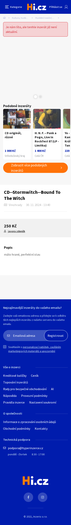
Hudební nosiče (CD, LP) (47, 17)
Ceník (34, 376)
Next (40, 97)
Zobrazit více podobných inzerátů (29, 168)
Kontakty (41, 428)
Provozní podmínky (34, 396)
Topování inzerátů (15, 382)
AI (52, 389)
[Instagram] (42, 497)
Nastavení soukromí (42, 402)
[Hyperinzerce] (36, 7)
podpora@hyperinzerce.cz (25, 448)
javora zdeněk (16, 231)
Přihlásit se (55, 7)
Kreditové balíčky (14, 376)
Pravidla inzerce (14, 402)
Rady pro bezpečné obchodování (25, 389)
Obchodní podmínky (16, 428)
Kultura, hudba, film (22, 17)
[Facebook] (28, 497)
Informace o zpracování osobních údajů (29, 422)
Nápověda (10, 396)
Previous (31, 97)
